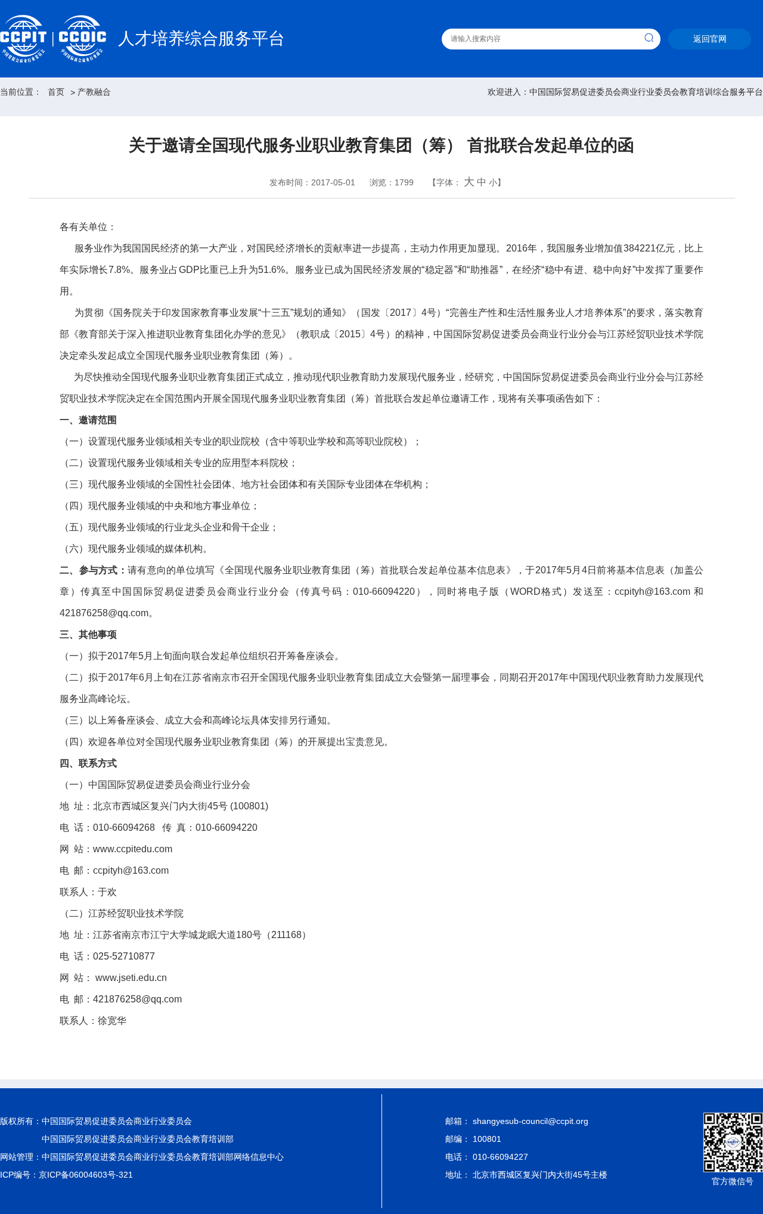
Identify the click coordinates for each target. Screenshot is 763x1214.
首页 (56, 92)
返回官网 (710, 39)
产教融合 (94, 92)
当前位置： (21, 92)
